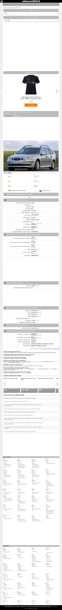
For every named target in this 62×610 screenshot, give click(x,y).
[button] (56, 91)
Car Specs (5, 7)
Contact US (35, 608)
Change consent (55, 606)
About (26, 608)
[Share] (57, 4)
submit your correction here (53, 348)
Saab (9, 7)
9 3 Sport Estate (14, 7)
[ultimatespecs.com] (31, 1)
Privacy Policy (30, 608)
